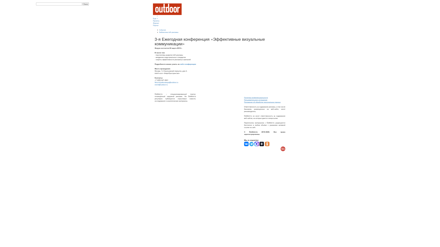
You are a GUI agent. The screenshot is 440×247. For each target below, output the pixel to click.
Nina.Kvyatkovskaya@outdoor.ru (166, 82)
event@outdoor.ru (161, 84)
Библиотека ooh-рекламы (168, 32)
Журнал (156, 23)
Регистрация (162, 16)
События (162, 30)
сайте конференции (188, 64)
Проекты (156, 21)
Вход (155, 16)
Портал (155, 25)
